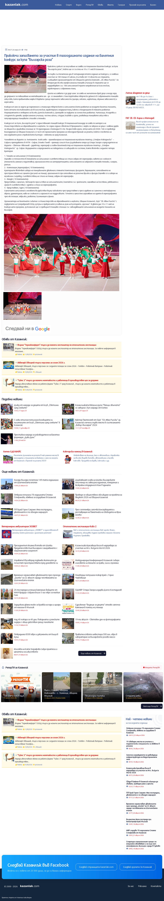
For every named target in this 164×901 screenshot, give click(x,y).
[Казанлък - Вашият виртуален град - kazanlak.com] (16, 5)
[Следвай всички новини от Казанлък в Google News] (27, 327)
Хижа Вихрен (28, 897)
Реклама (142, 886)
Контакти (156, 886)
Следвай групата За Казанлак (137, 867)
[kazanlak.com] (29, 886)
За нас (131, 886)
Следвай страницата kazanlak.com (96, 867)
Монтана (20, 897)
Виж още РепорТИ (150, 706)
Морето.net (13, 897)
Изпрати (152, 667)
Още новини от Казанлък (91, 653)
